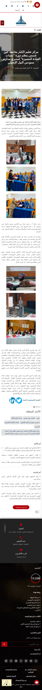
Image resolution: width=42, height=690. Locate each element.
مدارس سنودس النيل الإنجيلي (30, 422)
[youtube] (23, 6)
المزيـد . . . (36, 610)
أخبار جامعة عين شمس (22, 68)
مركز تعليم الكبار (16, 418)
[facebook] (33, 6)
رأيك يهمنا (37, 649)
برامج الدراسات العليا (33, 626)
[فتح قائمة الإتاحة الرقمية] (37, 5)
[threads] (23, 10)
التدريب (37, 427)
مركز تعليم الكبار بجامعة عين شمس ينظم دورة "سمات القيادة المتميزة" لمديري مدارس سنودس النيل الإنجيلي (22, 432)
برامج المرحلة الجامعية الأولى (30, 624)
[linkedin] (12, 6)
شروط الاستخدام (21, 680)
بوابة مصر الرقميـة (33, 605)
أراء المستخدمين (35, 654)
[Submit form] (4, 644)
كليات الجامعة (35, 621)
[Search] (2, 22)
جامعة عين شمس (29, 418)
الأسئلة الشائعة (11, 676)
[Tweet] (19, 400)
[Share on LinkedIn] (12, 400)
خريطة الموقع (35, 597)
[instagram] (17, 6)
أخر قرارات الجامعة (21, 507)
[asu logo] (21, 20)
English (17, 10)
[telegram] (6, 6)
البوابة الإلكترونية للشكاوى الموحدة (28, 608)
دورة (38, 418)
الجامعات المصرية (34, 600)
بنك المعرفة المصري (33, 602)
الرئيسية (36, 68)
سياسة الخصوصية (11, 669)
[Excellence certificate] (7, 682)
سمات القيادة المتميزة (12, 422)
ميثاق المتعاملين (31, 676)
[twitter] (28, 6)
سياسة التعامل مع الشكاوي (31, 671)
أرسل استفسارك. (21, 557)
